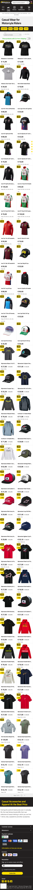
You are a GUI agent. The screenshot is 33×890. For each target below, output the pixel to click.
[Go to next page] (21, 795)
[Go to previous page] (11, 795)
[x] (6, 881)
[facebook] (11, 881)
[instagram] (3, 881)
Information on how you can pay (12, 848)
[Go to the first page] (8, 795)
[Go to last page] (25, 795)
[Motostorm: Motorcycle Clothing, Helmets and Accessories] (6, 2)
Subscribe (12, 873)
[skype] (8, 881)
